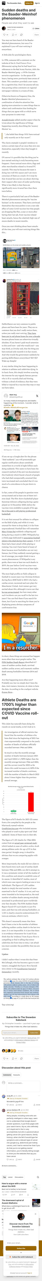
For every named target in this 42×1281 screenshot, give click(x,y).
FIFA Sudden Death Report (13, 662)
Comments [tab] (7, 1075)
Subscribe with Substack (22, 1257)
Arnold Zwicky (8, 119)
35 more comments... (9, 1166)
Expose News (7, 692)
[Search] (38, 1177)
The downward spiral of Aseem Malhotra (13, 1201)
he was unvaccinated (10, 592)
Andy (9, 1096)
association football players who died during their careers (21, 539)
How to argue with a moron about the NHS (14, 1184)
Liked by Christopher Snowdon (18, 1098)
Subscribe (29, 3)
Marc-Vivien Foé (9, 531)
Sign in (37, 3)
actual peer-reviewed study (26, 843)
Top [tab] (4, 1177)
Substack (10, 1276)
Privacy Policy (28, 1267)
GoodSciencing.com (10, 828)
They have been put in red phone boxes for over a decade (21, 335)
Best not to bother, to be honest (14, 1189)
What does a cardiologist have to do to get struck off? (15, 1207)
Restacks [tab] (16, 1075)
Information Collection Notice (25, 1040)
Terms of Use (32, 1038)
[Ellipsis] (39, 1096)
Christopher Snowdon (15, 27)
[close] (35, 1214)
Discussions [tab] (19, 1177)
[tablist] (11, 1075)
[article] (21, 1189)
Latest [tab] (10, 1177)
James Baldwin (12, 1110)
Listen (37, 28)
